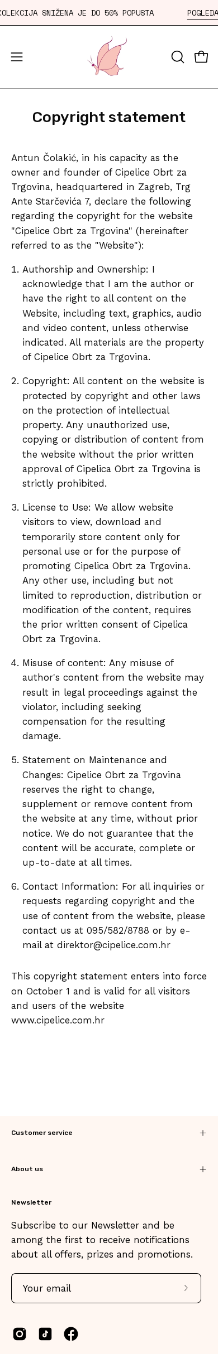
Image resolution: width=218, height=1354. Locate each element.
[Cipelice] (109, 57)
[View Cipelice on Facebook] (71, 1334)
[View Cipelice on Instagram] (19, 1334)
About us (27, 1169)
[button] (176, 57)
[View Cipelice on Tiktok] (45, 1334)
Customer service (42, 1133)
